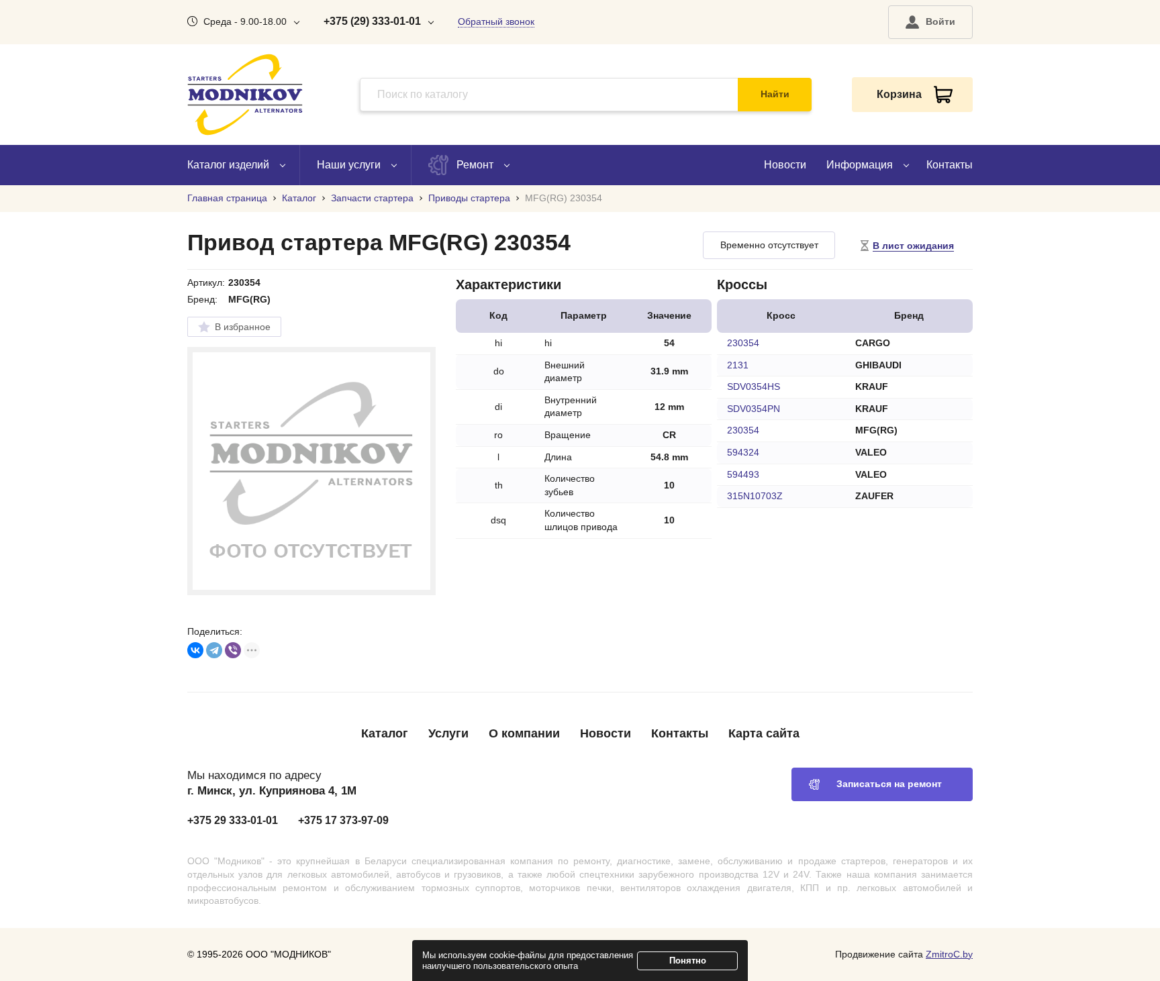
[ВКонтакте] (195, 650)
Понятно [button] (687, 961)
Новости (785, 164)
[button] (930, 22)
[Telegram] (214, 650)
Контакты (949, 164)
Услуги (448, 733)
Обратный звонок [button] (496, 21)
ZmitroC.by (949, 954)
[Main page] (245, 95)
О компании (524, 733)
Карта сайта (764, 733)
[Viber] (233, 650)
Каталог (384, 733)
